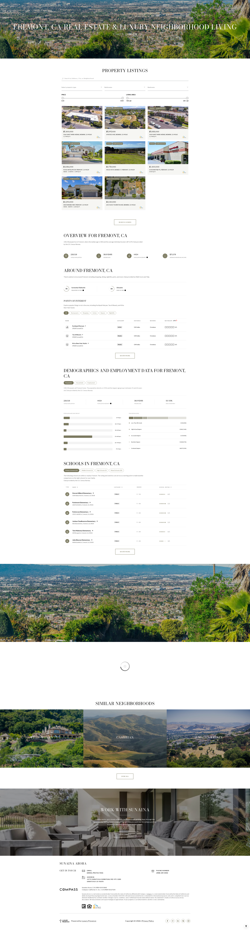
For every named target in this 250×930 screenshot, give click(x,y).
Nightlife (112, 313)
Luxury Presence (89, 921)
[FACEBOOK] (167, 921)
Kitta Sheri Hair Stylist (79, 343)
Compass (149, 894)
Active (95, 313)
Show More (125, 551)
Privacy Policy (148, 921)
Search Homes (125, 222)
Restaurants (75, 313)
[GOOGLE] (183, 921)
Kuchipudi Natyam (78, 326)
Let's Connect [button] (125, 834)
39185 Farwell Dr (77, 337)
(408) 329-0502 (162, 873)
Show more (125, 355)
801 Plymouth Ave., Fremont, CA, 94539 (83, 523)
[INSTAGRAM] (173, 921)
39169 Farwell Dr (77, 328)
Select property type (69, 87)
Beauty (104, 313)
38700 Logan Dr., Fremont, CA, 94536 (82, 533)
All (67, 313)
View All (125, 776)
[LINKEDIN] (178, 921)
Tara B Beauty (76, 334)
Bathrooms (108, 87)
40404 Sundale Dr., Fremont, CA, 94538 (82, 542)
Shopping (86, 313)
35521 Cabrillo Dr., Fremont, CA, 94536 (82, 514)
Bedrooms (151, 87)
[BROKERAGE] (188, 921)
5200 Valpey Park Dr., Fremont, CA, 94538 (83, 495)
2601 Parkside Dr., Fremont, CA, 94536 (82, 505)
